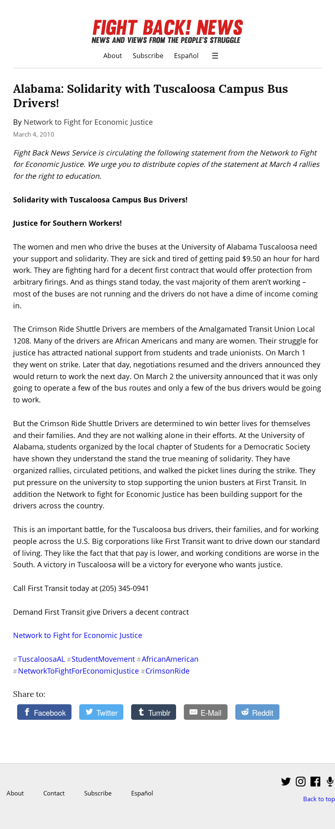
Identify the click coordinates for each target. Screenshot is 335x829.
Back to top (319, 799)
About (112, 55)
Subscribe (148, 55)
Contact (54, 793)
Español (186, 55)
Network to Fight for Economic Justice (88, 122)
